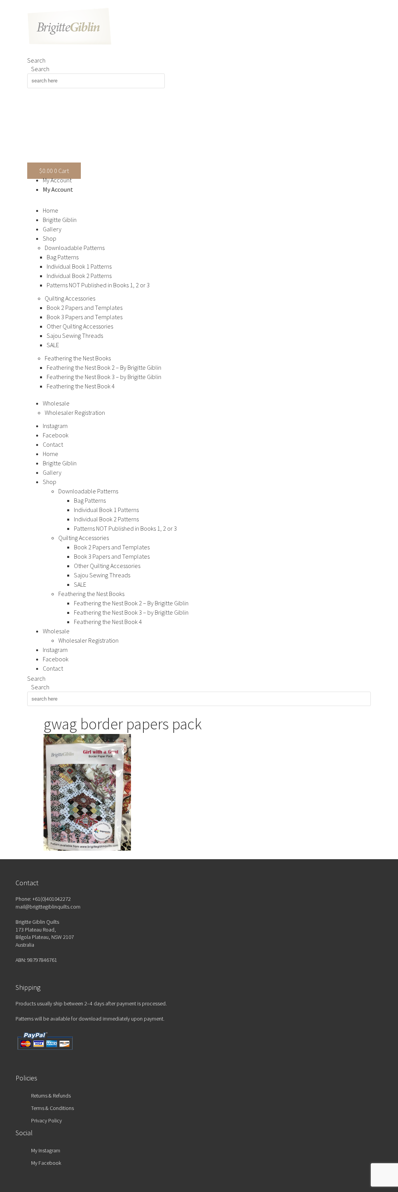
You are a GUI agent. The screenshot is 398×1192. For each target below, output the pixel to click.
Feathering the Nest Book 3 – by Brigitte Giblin (104, 377)
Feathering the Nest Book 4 (81, 386)
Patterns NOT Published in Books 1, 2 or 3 (98, 285)
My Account (57, 180)
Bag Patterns (63, 257)
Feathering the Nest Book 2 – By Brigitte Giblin (104, 367)
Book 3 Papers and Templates (84, 317)
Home (50, 210)
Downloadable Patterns (75, 248)
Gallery (52, 229)
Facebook (55, 435)
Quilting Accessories (70, 298)
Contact (53, 444)
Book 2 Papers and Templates (84, 307)
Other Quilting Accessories (80, 326)
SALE (53, 345)
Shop (49, 238)
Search (36, 60)
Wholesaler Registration (75, 412)
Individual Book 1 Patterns (79, 266)
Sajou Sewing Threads (75, 335)
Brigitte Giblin (60, 220)
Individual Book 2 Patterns (79, 276)
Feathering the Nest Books (78, 358)
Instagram (55, 426)
